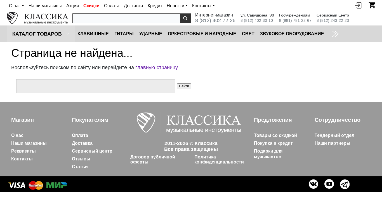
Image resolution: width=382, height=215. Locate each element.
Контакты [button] (201, 5)
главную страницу (156, 67)
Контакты (22, 158)
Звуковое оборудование (292, 33)
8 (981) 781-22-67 (295, 20)
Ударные (150, 33)
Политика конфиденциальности (219, 159)
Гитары (124, 33)
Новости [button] (175, 5)
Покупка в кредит (273, 143)
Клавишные (93, 33)
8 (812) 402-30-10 (256, 20)
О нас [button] (15, 5)
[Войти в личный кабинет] (358, 5)
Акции (72, 5)
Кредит (155, 5)
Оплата (111, 5)
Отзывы (81, 158)
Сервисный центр (92, 151)
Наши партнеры (332, 143)
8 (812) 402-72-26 (215, 20)
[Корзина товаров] (372, 5)
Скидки (91, 5)
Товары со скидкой (275, 135)
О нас (17, 135)
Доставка (133, 5)
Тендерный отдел (334, 135)
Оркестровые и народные (202, 33)
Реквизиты (23, 151)
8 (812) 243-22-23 (333, 20)
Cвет (248, 33)
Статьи (80, 166)
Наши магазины (45, 5)
